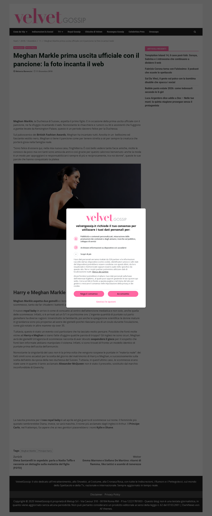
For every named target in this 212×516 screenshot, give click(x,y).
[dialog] (106, 258)
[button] (106, 254)
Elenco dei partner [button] (100, 271)
